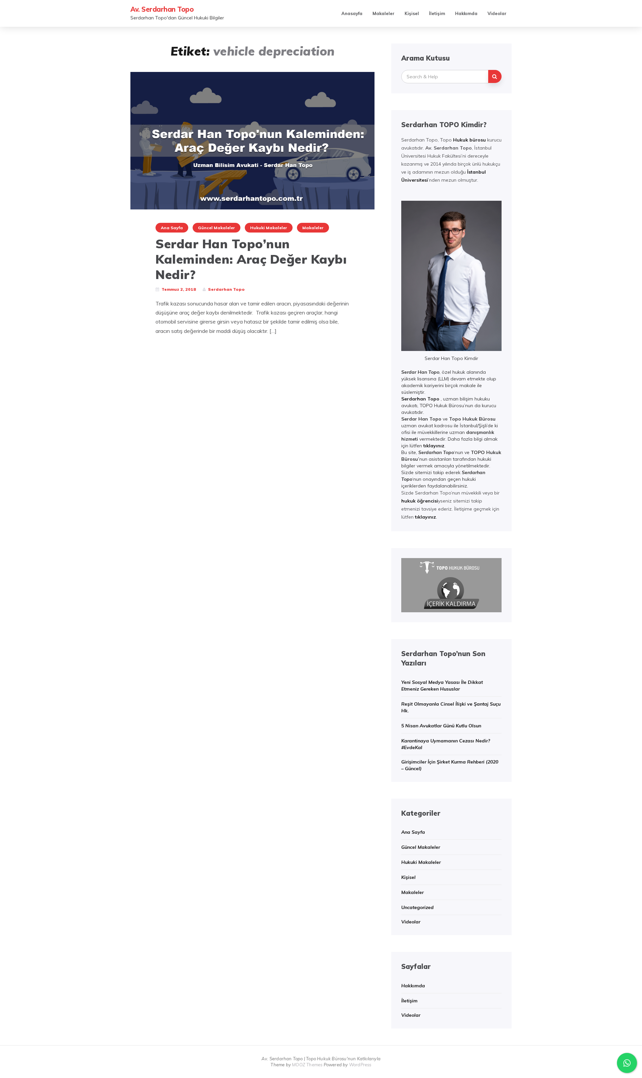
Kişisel (412, 13)
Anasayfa (351, 13)
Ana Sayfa (172, 227)
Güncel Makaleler (216, 227)
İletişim (437, 13)
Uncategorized (417, 907)
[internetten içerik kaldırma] (451, 584)
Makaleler (383, 13)
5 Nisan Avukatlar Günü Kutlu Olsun (441, 726)
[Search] (495, 76)
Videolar (497, 13)
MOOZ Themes (307, 1064)
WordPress (360, 1064)
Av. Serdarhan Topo (162, 9)
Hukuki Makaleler (268, 227)
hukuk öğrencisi (419, 501)
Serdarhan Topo (420, 399)
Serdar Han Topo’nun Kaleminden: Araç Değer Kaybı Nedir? (251, 259)
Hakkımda (466, 13)
